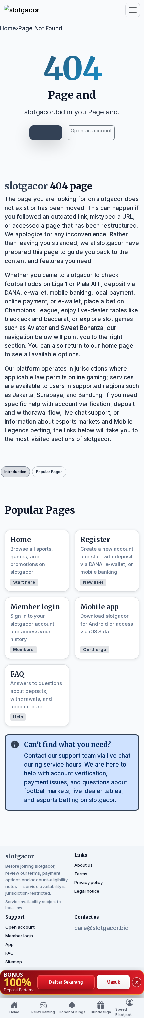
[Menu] (132, 10)
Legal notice (86, 891)
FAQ (9, 953)
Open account (20, 927)
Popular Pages (49, 471)
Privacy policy (88, 882)
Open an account (91, 130)
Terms (80, 873)
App (9, 944)
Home (8, 28)
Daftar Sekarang (66, 982)
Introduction (15, 471)
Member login (19, 935)
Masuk (113, 982)
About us (83, 865)
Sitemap (13, 961)
